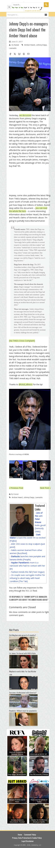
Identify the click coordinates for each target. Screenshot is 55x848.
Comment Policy (30, 834)
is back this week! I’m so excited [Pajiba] (27, 537)
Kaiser (16, 45)
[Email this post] (28, 54)
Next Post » (45, 488)
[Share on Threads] (24, 54)
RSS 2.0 (29, 590)
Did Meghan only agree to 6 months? (22, 635)
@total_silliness (26, 384)
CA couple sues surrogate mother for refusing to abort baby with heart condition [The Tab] (27, 578)
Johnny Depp (41, 45)
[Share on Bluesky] (19, 54)
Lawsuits (12, 48)
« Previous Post (16, 488)
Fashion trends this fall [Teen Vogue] (27, 572)
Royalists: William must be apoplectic (23, 710)
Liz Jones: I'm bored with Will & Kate (22, 653)
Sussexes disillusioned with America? (23, 692)
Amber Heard (29, 45)
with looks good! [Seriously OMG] (40, 522)
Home (20, 834)
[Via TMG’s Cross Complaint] (22, 340)
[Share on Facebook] (10, 54)
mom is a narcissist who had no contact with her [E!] (27, 565)
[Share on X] (15, 54)
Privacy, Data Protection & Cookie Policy (27, 837)
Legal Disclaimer (27, 841)
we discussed (25, 115)
